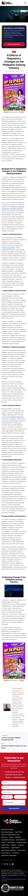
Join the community (14, 44)
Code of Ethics (11, 842)
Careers (3, 842)
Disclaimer (14, 845)
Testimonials (15, 853)
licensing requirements (8, 247)
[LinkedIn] (10, 864)
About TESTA (18, 832)
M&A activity (16, 539)
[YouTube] (13, 864)
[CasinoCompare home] (6, 3)
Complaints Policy (21, 842)
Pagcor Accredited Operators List (10, 834)
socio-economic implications (15, 417)
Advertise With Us (21, 840)
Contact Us (4, 837)
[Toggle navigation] (25, 3)
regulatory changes (20, 127)
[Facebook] (2, 864)
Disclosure (21, 845)
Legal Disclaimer (15, 847)
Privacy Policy (21, 850)
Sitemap (11, 837)
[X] (7, 864)
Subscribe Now (14, 808)
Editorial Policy (5, 847)
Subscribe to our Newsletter (9, 855)
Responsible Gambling (7, 829)
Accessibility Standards (7, 840)
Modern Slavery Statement (8, 850)
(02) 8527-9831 (22, 875)
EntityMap (17, 837)
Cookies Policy (5, 845)
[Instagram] (4, 864)
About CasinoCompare (7, 832)
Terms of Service (6, 853)
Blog (14, 51)
